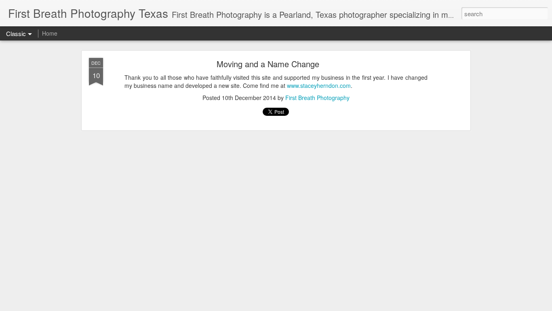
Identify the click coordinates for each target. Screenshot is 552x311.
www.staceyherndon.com (319, 85)
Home (49, 33)
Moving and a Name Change (268, 64)
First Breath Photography (317, 98)
